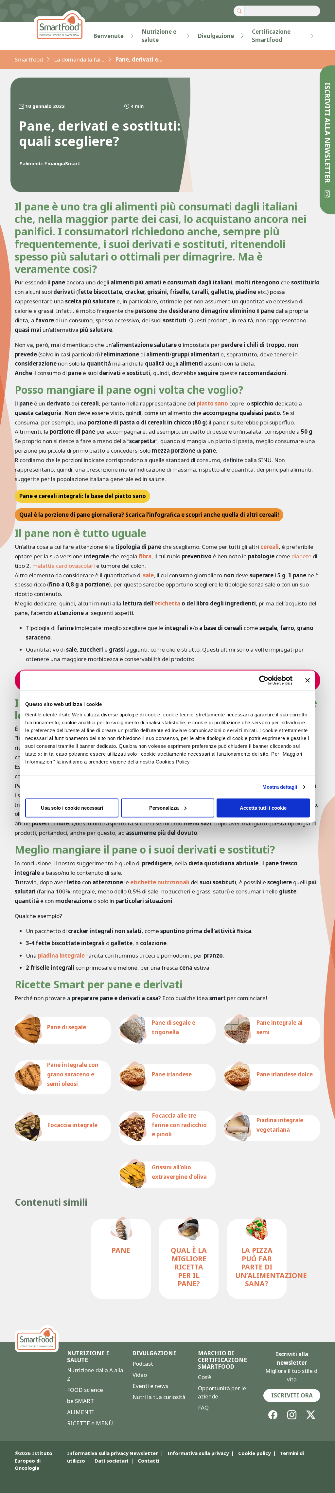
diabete (301, 556)
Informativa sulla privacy (198, 1453)
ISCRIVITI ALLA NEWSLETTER (327, 133)
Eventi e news (150, 1386)
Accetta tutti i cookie (263, 807)
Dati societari (111, 1460)
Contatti (148, 1460)
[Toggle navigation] (28, 35)
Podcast (142, 1363)
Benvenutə (109, 36)
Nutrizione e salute (159, 36)
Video (139, 1374)
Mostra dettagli (279, 787)
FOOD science (85, 1390)
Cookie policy (254, 1453)
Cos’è (204, 1377)
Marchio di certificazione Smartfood (222, 1360)
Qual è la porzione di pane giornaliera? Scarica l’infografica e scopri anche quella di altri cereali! (149, 514)
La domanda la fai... (79, 59)
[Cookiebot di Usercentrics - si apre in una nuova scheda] (263, 680)
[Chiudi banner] (307, 680)
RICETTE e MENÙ (90, 1423)
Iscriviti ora (292, 1395)
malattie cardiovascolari (63, 565)
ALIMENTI (80, 1412)
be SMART (80, 1401)
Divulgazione (216, 36)
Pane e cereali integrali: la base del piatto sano (82, 496)
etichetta (167, 603)
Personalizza (164, 807)
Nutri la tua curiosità (158, 1397)
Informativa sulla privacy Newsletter (112, 1453)
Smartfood (29, 59)
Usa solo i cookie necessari (72, 807)
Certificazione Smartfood (271, 36)
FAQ (203, 1407)
